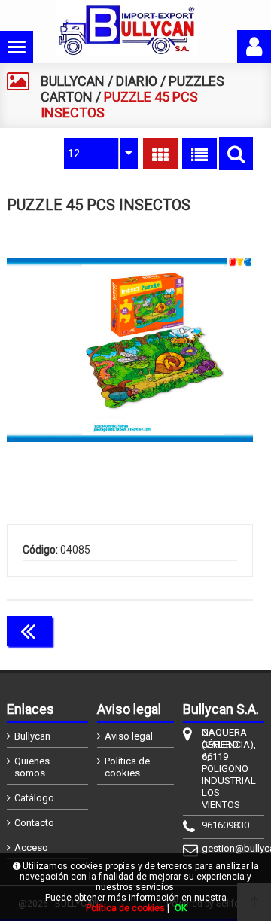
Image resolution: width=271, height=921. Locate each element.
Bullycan (32, 736)
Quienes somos (32, 767)
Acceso (31, 847)
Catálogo (34, 798)
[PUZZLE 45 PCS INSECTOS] (130, 349)
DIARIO (136, 81)
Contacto (34, 822)
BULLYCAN (73, 81)
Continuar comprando (186, 630)
